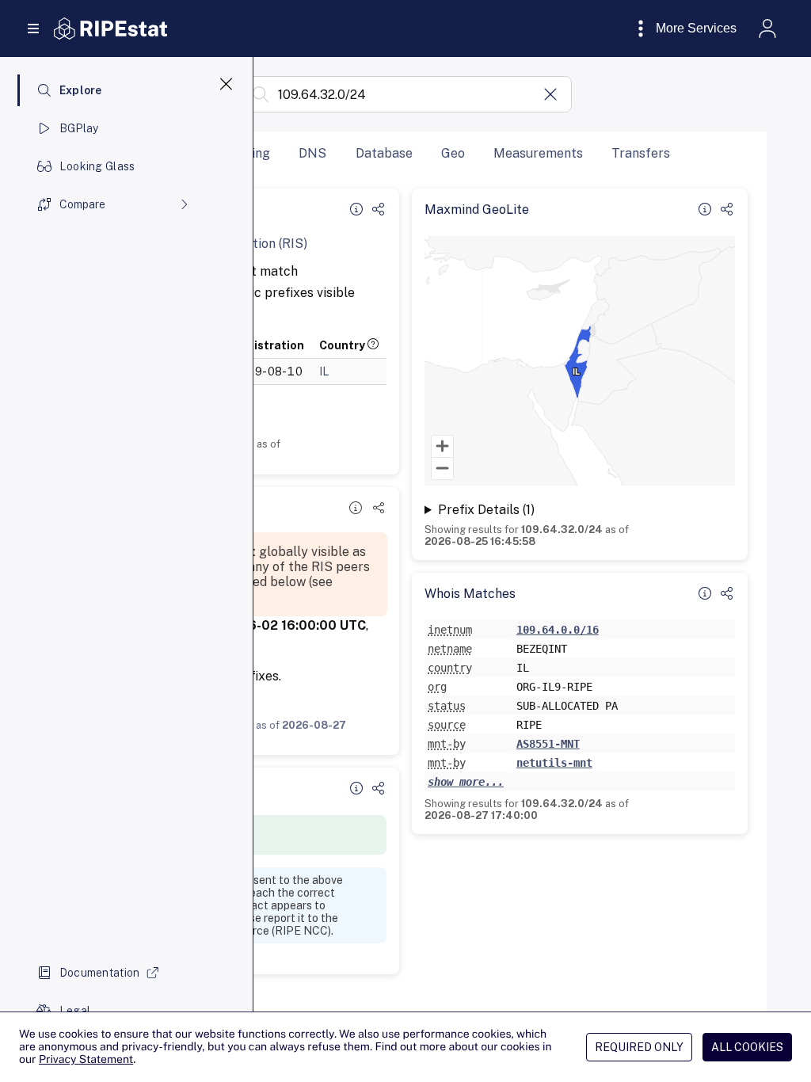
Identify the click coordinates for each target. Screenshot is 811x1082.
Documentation (99, 972)
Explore (80, 90)
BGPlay (79, 128)
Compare (82, 204)
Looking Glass (97, 166)
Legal (74, 1010)
